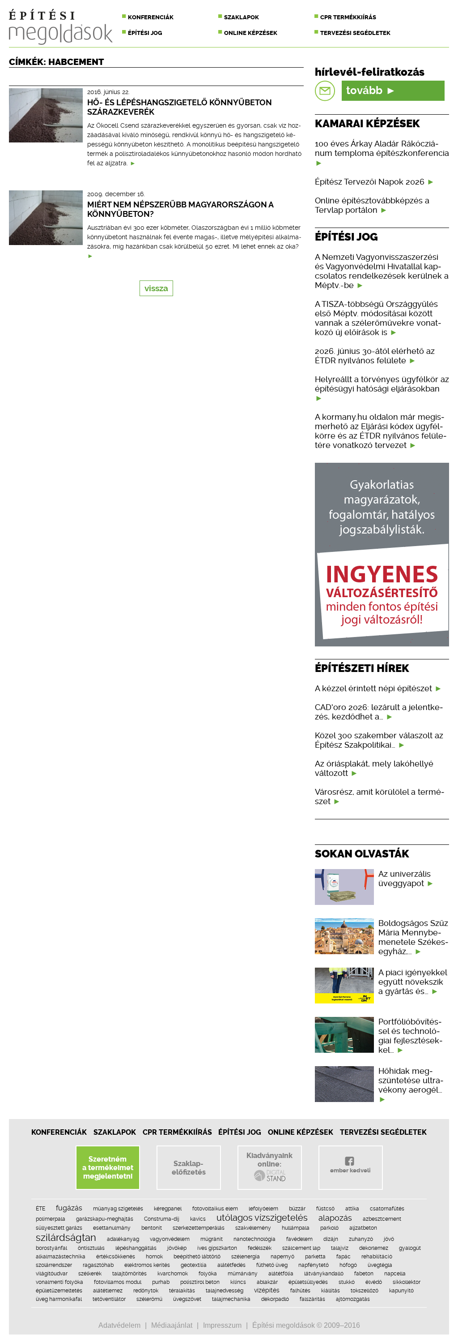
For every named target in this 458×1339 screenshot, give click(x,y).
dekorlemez (373, 1248)
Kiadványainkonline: (269, 1159)
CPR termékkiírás (348, 17)
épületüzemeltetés (59, 1290)
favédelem (299, 1239)
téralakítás (182, 1290)
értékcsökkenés (115, 1256)
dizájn (330, 1239)
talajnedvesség (224, 1290)
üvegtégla (380, 1265)
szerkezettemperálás (199, 1228)
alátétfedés (231, 1265)
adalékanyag (123, 1239)
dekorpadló (275, 1299)
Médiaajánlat (171, 1325)
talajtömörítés (129, 1273)
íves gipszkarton (217, 1248)
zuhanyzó (361, 1239)
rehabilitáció (376, 1256)
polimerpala (50, 1219)
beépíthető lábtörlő (197, 1256)
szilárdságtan (66, 1237)
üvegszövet (187, 1299)
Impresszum (222, 1325)
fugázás (69, 1208)
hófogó (348, 1265)
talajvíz (339, 1248)
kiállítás (330, 1290)
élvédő (373, 1282)
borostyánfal (51, 1248)
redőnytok (145, 1290)
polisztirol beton (200, 1282)
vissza (156, 288)
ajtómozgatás (353, 1299)
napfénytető (313, 1265)
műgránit (211, 1239)
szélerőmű (149, 1299)
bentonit (151, 1228)
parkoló (329, 1228)
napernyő (282, 1256)
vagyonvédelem (170, 1239)
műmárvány (243, 1273)
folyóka (208, 1273)
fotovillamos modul (117, 1282)
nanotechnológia (254, 1239)
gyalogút (410, 1248)
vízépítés (267, 1290)
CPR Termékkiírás (177, 1132)
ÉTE (40, 1209)
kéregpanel (168, 1209)
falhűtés (300, 1290)
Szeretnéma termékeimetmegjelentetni (107, 1167)
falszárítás (312, 1299)
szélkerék (90, 1273)
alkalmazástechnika (60, 1256)
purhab (161, 1282)
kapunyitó (401, 1290)
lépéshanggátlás (136, 1248)
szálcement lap (301, 1248)
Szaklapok (241, 17)
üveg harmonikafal (59, 1299)
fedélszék (259, 1248)
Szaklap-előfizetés (189, 1167)
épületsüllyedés (308, 1282)
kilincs (238, 1282)
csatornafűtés (387, 1209)
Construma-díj (161, 1219)
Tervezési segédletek (355, 33)
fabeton (363, 1273)
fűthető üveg (272, 1265)
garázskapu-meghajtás (104, 1219)
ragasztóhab (98, 1265)
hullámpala (296, 1228)
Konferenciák (151, 17)
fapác (343, 1256)
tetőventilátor (109, 1299)
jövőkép (177, 1248)
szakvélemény (253, 1228)
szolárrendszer (54, 1265)
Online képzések (250, 33)
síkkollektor (406, 1282)
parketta (315, 1256)
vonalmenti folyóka (59, 1282)
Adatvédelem (119, 1325)
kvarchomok (172, 1273)
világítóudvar (52, 1273)
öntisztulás (91, 1248)
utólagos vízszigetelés (262, 1217)
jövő (389, 1239)
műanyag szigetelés (118, 1209)
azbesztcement (382, 1219)
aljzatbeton (363, 1228)
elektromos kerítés (147, 1265)
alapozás (335, 1218)
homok (154, 1256)
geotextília (194, 1265)
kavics (198, 1219)
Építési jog (145, 33)
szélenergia (245, 1256)
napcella (395, 1273)
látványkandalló (324, 1273)
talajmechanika (231, 1299)
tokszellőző (364, 1290)
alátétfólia (280, 1273)
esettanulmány (112, 1228)
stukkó (347, 1282)
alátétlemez (108, 1290)
